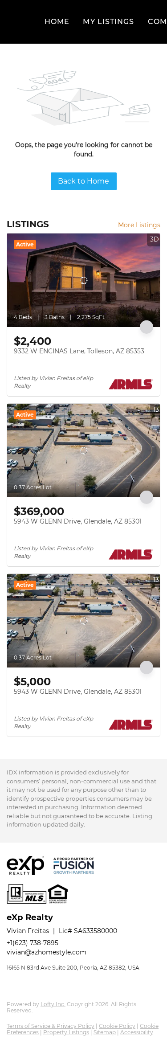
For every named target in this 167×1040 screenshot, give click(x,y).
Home (57, 21)
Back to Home (83, 181)
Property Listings (66, 1032)
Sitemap (105, 1032)
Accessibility (136, 1032)
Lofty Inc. (53, 1004)
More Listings (139, 225)
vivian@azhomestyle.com (46, 952)
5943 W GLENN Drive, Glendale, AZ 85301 (78, 521)
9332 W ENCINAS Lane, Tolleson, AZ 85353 (79, 351)
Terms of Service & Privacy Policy (50, 1026)
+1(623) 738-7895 (32, 943)
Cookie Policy (117, 1026)
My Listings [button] (108, 21)
